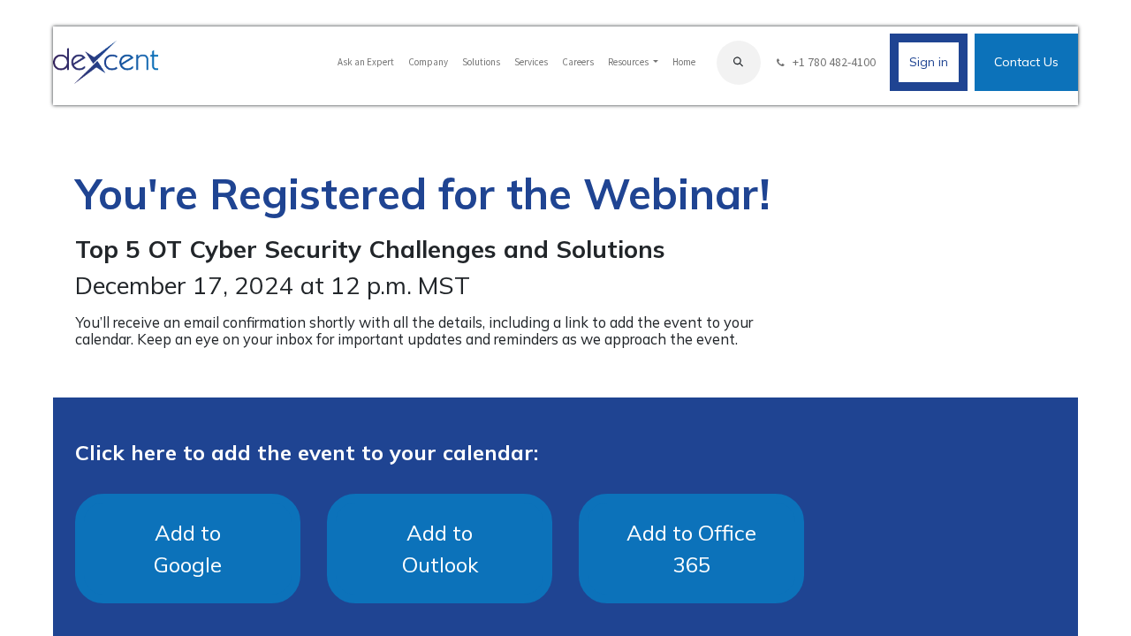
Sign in (928, 62)
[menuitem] (365, 62)
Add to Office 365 (691, 548)
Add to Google (188, 548)
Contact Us (1026, 62)
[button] (739, 63)
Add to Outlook (440, 548)
